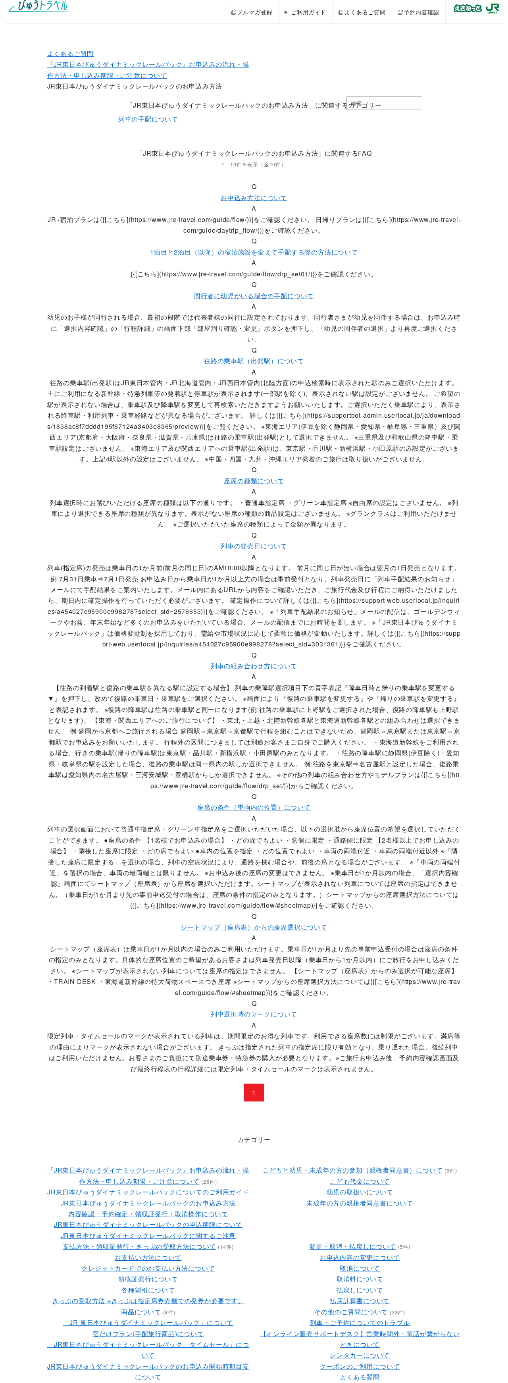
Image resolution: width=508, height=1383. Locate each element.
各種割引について (148, 1289)
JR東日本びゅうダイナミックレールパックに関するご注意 (148, 1235)
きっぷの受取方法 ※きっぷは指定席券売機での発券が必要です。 (148, 1300)
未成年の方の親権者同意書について (359, 1202)
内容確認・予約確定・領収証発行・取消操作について (148, 1213)
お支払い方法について (148, 1257)
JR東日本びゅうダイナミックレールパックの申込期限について (148, 1224)
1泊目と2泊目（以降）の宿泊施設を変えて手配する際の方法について (254, 252)
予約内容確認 (421, 12)
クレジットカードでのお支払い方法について (148, 1268)
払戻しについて (360, 1289)
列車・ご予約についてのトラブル (360, 1322)
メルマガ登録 (255, 12)
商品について (141, 1311)
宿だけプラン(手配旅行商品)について (148, 1333)
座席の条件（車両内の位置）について (254, 807)
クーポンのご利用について (360, 1366)
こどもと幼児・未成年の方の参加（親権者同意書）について (353, 1170)
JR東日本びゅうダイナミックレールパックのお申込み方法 (148, 1202)
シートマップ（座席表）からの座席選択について (254, 927)
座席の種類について (254, 480)
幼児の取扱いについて (360, 1191)
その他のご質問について (351, 1311)
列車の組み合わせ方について (254, 665)
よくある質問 (360, 1376)
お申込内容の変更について (360, 1257)
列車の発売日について (254, 545)
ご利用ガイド (308, 12)
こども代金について (360, 1181)
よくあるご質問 (365, 12)
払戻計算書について (360, 1300)
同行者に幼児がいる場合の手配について (254, 295)
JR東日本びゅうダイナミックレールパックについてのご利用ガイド (148, 1191)
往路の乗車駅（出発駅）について (254, 360)
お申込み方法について (254, 197)
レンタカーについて (360, 1355)
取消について (360, 1268)
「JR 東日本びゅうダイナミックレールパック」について (148, 1322)
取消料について (360, 1278)
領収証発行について (148, 1278)
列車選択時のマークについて (254, 1013)
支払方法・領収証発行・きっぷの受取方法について (139, 1246)
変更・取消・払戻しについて (352, 1246)
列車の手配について (148, 118)
